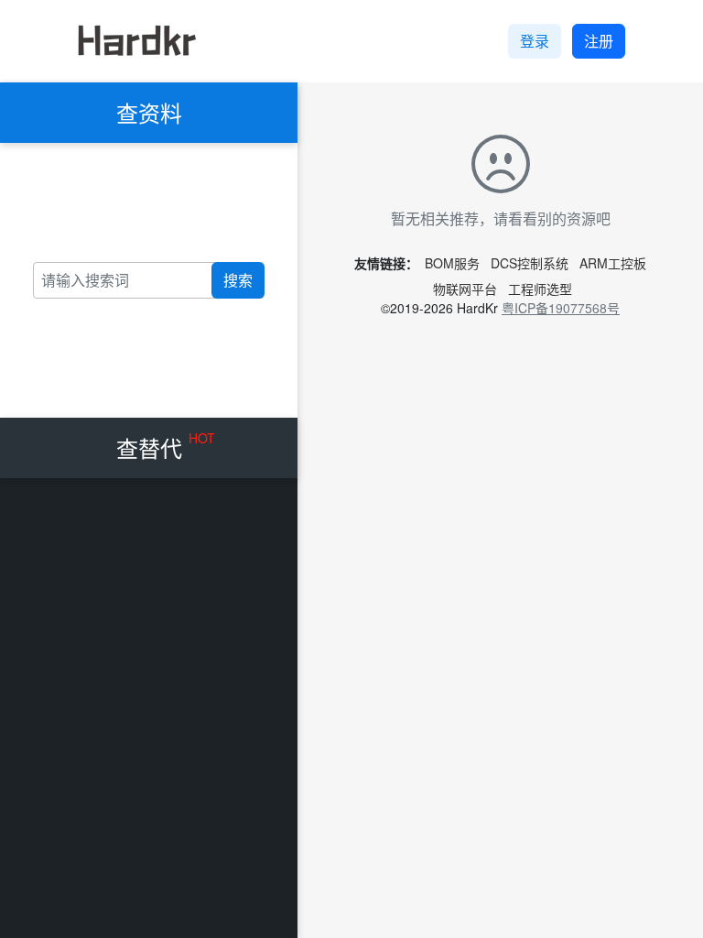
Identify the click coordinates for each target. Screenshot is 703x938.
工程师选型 (540, 288)
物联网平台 (465, 288)
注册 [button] (598, 40)
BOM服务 (452, 263)
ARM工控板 (612, 263)
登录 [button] (534, 40)
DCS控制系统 (529, 263)
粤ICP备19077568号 (561, 308)
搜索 (238, 279)
